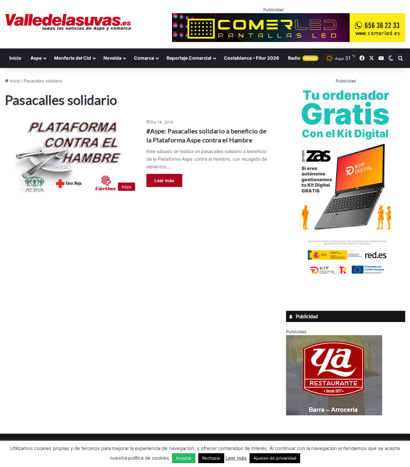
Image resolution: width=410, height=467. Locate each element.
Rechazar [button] (211, 458)
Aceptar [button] (184, 458)
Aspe (36, 58)
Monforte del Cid (72, 58)
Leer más (164, 180)
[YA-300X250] (334, 413)
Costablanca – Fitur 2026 (251, 58)
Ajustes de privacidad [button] (274, 458)
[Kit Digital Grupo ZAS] (346, 275)
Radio (302, 58)
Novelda (112, 58)
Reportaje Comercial (189, 58)
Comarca (144, 58)
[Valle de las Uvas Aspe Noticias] (68, 22)
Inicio (15, 58)
